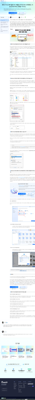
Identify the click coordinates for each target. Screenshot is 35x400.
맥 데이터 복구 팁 (20, 385)
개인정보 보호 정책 (8, 398)
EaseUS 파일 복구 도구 (17, 282)
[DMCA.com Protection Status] (5, 398)
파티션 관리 (15, 384)
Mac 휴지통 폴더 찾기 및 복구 (13, 357)
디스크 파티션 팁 (20, 386)
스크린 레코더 (15, 385)
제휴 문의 (24, 385)
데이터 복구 (15, 383)
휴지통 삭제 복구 (4, 355)
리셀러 (24, 384)
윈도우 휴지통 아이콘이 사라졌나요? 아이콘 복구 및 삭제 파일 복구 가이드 (22, 357)
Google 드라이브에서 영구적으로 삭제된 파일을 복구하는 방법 (5, 357)
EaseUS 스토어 (3, 390)
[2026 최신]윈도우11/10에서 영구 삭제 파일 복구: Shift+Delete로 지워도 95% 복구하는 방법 (29, 357)
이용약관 (13, 398)
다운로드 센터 (3, 388)
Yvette (5, 322)
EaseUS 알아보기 (25, 383)
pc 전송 (14, 387)
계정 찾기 (24, 387)
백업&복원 (15, 386)
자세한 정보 (23, 399)
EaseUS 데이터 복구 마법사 (21, 177)
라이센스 (11, 398)
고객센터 (24, 386)
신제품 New (15, 388)
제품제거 (15, 398)
